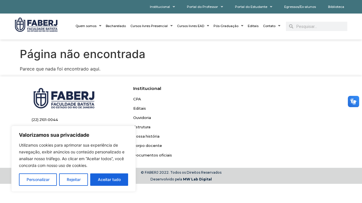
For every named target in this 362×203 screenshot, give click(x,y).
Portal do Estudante (251, 7)
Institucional (160, 7)
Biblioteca (336, 7)
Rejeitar (74, 179)
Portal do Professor (202, 7)
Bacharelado (116, 26)
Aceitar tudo (109, 179)
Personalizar (38, 179)
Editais (253, 26)
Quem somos (86, 26)
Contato (269, 26)
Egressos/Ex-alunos (300, 7)
